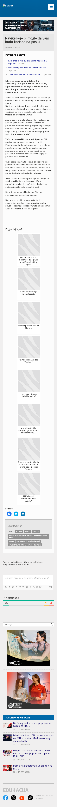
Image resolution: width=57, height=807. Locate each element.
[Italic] (9, 587)
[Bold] (5, 587)
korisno (19, 531)
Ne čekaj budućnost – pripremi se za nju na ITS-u (32, 724)
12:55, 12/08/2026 (21, 744)
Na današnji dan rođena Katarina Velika (27, 67)
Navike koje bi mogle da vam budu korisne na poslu (28, 536)
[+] (40, 587)
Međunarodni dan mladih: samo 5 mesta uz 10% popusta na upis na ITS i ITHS (32, 753)
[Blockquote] (26, 587)
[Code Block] (30, 587)
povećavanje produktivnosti (28, 541)
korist (27, 531)
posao (11, 541)
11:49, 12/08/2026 (21, 760)
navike (36, 531)
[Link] (34, 587)
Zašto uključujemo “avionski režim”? (25, 74)
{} (37, 587)
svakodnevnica (34, 545)
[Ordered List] (19, 587)
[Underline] (12, 587)
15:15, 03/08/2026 (21, 772)
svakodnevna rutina (17, 545)
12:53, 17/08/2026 (21, 729)
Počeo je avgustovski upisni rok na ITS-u (32, 767)
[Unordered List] (23, 587)
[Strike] (16, 587)
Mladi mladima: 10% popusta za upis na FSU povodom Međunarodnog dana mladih (33, 738)
